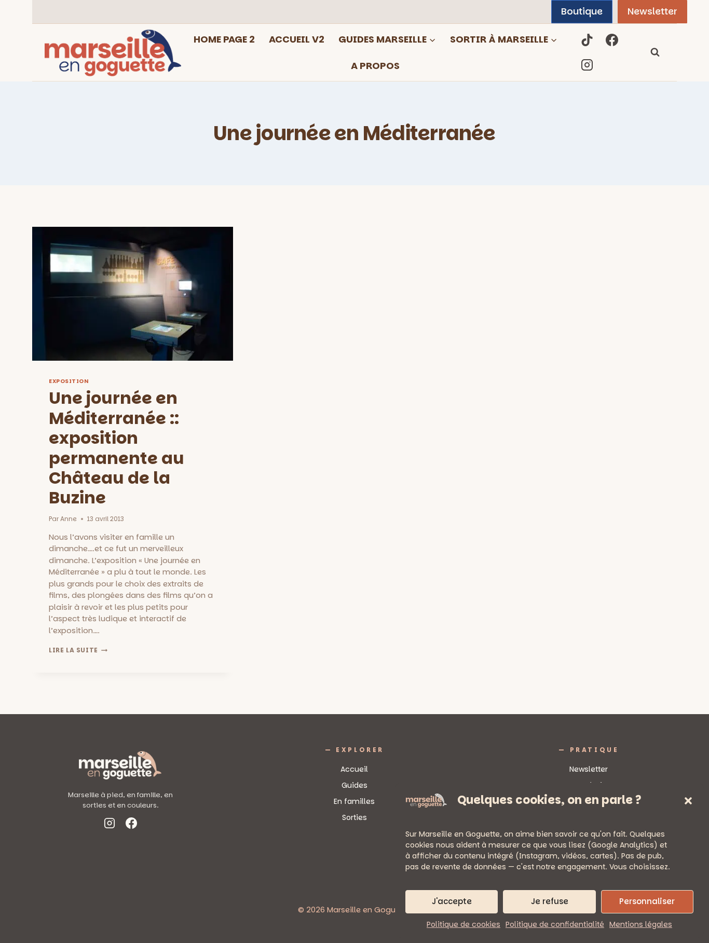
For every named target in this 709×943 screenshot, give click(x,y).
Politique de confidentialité (555, 924)
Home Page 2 (224, 39)
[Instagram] (587, 64)
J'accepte (452, 901)
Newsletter (652, 11)
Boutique (582, 11)
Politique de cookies (463, 924)
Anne (68, 518)
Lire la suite (78, 650)
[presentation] (132, 294)
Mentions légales (640, 924)
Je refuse (549, 901)
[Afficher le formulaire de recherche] (655, 52)
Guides (354, 785)
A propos (375, 65)
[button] (688, 801)
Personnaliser (647, 901)
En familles (354, 801)
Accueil (354, 769)
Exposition (68, 381)
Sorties (354, 817)
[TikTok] (587, 40)
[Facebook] (611, 40)
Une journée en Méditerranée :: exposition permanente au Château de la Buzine (116, 447)
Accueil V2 (296, 39)
